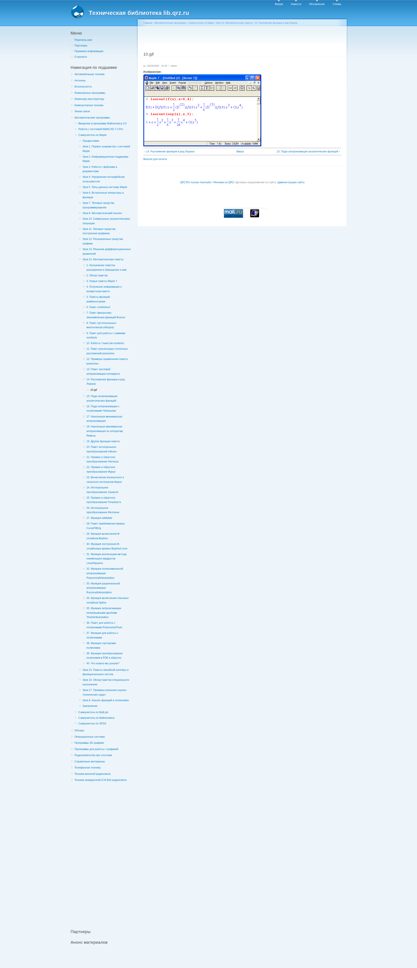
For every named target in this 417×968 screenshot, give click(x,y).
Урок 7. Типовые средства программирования (98, 205)
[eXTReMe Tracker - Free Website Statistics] (254, 216)
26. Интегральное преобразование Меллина (102, 510)
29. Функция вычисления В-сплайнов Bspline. (103, 536)
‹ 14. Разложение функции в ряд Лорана (169, 151)
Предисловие (91, 140)
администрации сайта (290, 182)
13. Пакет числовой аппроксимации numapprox (103, 371)
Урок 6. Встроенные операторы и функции (103, 195)
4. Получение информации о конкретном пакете (104, 289)
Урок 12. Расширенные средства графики (103, 241)
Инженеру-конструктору (89, 99)
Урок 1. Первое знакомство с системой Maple (106, 149)
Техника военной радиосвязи (92, 773)
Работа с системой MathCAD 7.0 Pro (100, 129)
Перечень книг (83, 39)
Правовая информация (88, 51)
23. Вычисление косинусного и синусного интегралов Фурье (105, 479)
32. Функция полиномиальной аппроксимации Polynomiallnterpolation (104, 573)
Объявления (317, 4)
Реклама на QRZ (223, 182)
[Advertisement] (103, 853)
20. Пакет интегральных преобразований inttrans (101, 449)
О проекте (80, 56)
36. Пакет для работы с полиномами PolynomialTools (104, 625)
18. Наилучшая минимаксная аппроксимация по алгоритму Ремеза (104, 431)
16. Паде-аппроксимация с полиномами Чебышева (102, 408)
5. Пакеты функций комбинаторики (98, 299)
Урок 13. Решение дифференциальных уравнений (107, 251)
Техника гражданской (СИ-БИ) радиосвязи (100, 780)
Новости (296, 4)
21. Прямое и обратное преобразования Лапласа (102, 459)
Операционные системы (89, 736)
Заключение (90, 705)
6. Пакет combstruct (98, 307)
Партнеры (80, 45)
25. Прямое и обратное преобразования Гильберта (103, 500)
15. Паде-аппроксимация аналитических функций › (308, 151)
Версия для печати (155, 159)
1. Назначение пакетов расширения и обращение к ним (106, 267)
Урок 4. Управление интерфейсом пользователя (103, 179)
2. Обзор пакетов (97, 275)
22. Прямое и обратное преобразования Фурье (101, 469)
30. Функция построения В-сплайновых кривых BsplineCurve (106, 546)
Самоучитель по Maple (92, 135)
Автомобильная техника (89, 74)
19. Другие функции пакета (103, 441)
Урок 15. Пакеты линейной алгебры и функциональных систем (106, 672)
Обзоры (79, 730)
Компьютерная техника (88, 105)
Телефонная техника (87, 767)
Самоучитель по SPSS (92, 723)
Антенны (80, 80)
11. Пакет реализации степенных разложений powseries (107, 351)
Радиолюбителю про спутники (93, 755)
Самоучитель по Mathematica (96, 717)
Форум (279, 4)
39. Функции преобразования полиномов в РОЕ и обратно (104, 656)
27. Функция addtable (99, 517)
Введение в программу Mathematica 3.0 (102, 123)
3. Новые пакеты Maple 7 (101, 281)
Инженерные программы (89, 92)
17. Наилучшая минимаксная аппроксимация (104, 419)
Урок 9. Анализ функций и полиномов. (106, 700)
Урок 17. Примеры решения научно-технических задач (105, 692)
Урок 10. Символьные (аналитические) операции (106, 221)
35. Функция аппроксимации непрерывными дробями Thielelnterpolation (103, 613)
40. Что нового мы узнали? (102, 663)
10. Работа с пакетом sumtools (105, 343)
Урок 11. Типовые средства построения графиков (99, 231)
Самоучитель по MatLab (93, 712)
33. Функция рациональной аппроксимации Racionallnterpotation (103, 588)
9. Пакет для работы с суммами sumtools (105, 335)
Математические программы (92, 117)
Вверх (240, 151)
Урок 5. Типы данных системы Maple (105, 187)
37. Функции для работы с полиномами (102, 635)
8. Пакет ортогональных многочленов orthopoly (101, 325)
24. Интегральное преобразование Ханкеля (102, 490)
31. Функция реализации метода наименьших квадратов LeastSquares (106, 559)
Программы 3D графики (89, 742)
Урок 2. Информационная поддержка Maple (105, 159)
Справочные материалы (89, 761)
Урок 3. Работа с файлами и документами (100, 169)
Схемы (337, 4)
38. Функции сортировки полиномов (101, 645)
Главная (147, 22)
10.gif (93, 389)
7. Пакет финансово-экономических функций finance (105, 315)
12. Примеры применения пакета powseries (107, 361)
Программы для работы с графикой (96, 749)
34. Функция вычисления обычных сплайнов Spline (107, 600)
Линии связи (82, 111)
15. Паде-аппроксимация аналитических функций (101, 398)
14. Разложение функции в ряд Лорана (105, 382)
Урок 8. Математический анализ (102, 213)
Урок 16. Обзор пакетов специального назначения (106, 682)
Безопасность (83, 86)
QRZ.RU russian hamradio (195, 182)
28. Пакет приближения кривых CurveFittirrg (105, 526)
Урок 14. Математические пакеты (103, 259)
